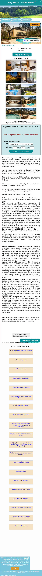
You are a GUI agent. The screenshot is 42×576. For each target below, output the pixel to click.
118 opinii (28, 123)
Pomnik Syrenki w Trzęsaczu (21, 405)
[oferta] (25, 41)
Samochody (15, 22)
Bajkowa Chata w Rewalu (21, 480)
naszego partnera (28, 321)
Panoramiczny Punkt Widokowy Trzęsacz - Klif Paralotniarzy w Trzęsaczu (21, 425)
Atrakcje (25, 22)
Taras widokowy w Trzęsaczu (21, 387)
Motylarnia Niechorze (21, 526)
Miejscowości (26, 19)
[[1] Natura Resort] (21, 33)
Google (26, 558)
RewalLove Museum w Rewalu (21, 489)
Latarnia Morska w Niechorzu (21, 517)
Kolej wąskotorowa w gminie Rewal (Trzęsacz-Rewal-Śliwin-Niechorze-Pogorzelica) (21, 444)
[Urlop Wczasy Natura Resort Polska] (13, 70)
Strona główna (6, 19)
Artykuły (35, 22)
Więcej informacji (22, 54)
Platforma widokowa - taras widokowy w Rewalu (21, 453)
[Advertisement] (21, 553)
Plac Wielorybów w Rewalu (21, 462)
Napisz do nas (21, 572)
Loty (5, 22)
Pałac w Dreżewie (21, 369)
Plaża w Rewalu (21, 471)
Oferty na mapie (17, 19)
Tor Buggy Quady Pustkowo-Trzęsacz (21, 351)
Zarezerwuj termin (30, 341)
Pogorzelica (35, 24)
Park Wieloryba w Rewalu (21, 498)
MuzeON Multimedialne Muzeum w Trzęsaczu (21, 397)
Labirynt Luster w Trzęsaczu (21, 378)
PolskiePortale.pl (12, 575)
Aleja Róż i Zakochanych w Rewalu (21, 507)
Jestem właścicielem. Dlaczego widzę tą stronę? (21, 335)
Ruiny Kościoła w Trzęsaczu (21, 414)
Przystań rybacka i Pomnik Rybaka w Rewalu (21, 434)
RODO (21, 565)
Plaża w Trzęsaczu (21, 360)
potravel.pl (38, 1)
